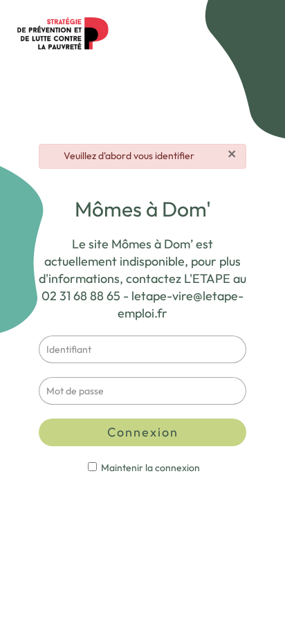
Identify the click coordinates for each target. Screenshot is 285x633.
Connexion (142, 432)
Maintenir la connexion (149, 467)
